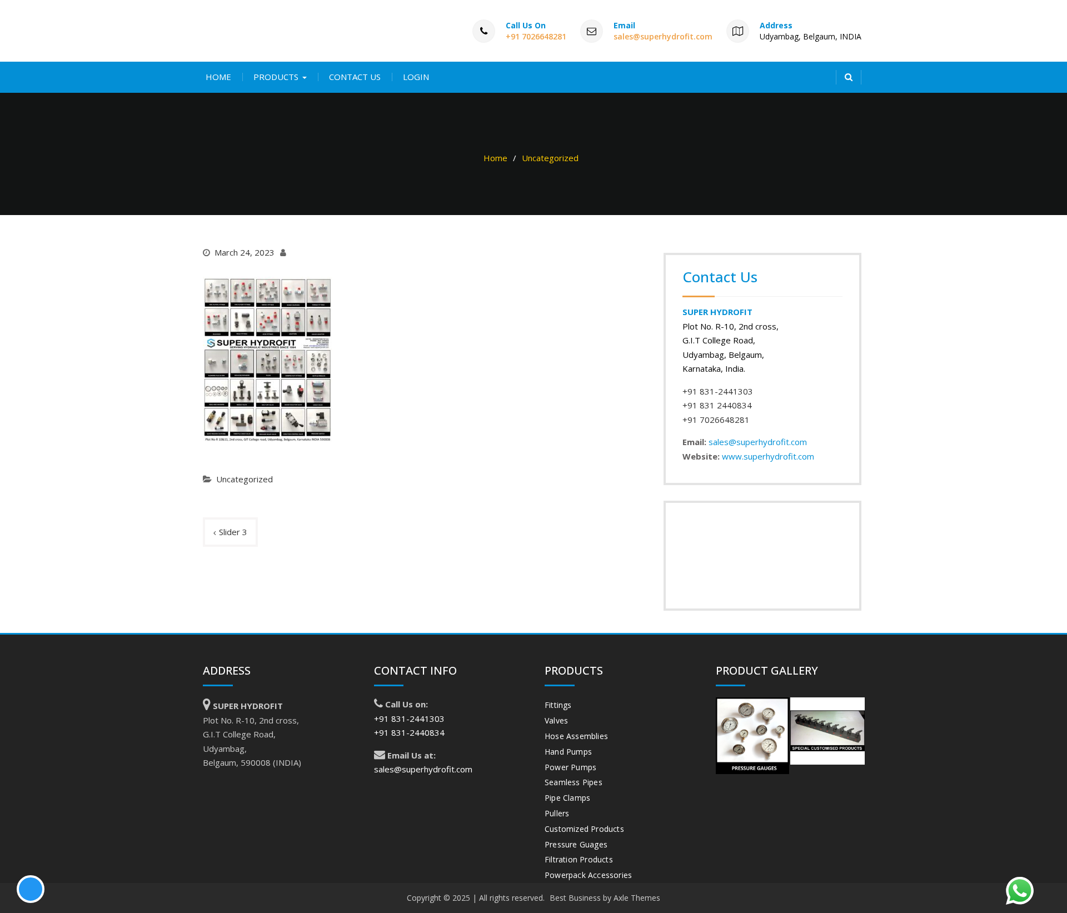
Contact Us (355, 76)
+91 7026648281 (536, 36)
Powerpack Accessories (588, 875)
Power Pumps (570, 767)
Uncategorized (244, 479)
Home (218, 76)
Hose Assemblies (576, 736)
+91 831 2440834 (717, 405)
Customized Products (584, 829)
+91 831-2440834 (409, 732)
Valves (556, 720)
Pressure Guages (576, 844)
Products (275, 76)
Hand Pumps (568, 751)
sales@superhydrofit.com (663, 36)
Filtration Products (579, 859)
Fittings (558, 705)
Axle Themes (637, 897)
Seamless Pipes (573, 782)
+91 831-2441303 (717, 391)
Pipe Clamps (567, 797)
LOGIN (416, 76)
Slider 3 (233, 531)
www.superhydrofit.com (768, 456)
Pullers (557, 813)
